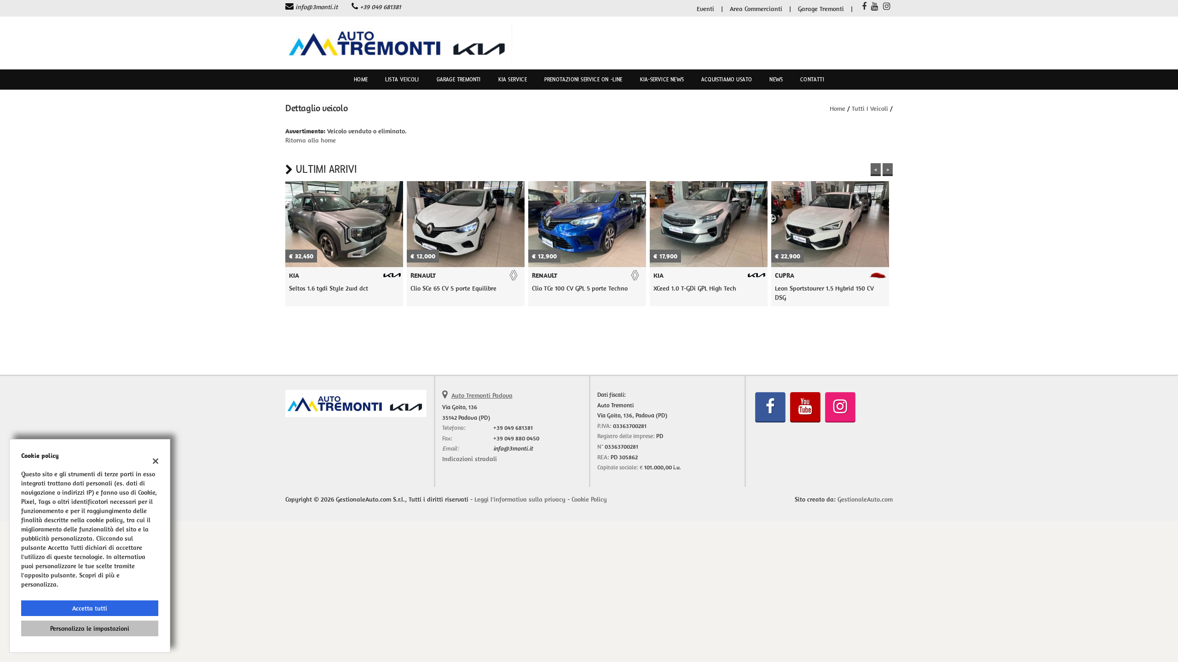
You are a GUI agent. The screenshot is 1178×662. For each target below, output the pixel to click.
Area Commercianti (756, 9)
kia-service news (662, 79)
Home (361, 79)
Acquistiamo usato (726, 79)
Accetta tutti (89, 608)
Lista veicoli (402, 79)
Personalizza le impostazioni (89, 628)
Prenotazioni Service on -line (583, 79)
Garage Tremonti (821, 9)
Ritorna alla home (310, 140)
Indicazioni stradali (469, 459)
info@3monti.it (316, 7)
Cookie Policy (589, 499)
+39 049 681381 (380, 7)
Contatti (812, 79)
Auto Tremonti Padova (482, 395)
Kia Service (512, 79)
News (776, 79)
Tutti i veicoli (870, 108)
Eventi (705, 9)
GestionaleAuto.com (865, 499)
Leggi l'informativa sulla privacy (520, 499)
